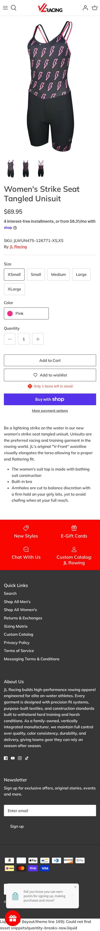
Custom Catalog (18, 634)
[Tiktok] (27, 758)
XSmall (14, 274)
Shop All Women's (20, 609)
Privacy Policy (17, 642)
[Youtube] (13, 758)
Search (10, 593)
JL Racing (18, 246)
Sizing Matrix (16, 626)
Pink (20, 313)
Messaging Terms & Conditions (31, 658)
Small (36, 274)
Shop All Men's (17, 601)
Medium (58, 274)
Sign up (17, 826)
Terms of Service (19, 650)
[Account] (84, 7)
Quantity (12, 328)
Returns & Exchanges (23, 617)
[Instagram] (20, 758)
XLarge (14, 289)
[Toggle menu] (5, 7)
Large (81, 274)
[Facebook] (6, 758)
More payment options (50, 411)
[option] (50, 86)
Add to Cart (50, 360)
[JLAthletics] (50, 7)
